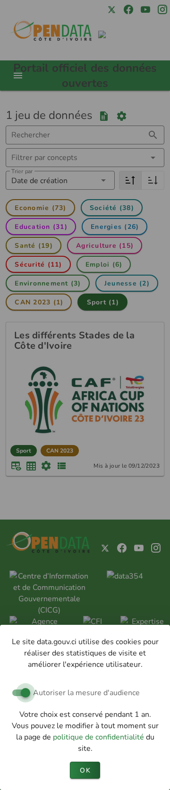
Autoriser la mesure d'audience (86, 693)
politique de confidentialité (99, 737)
